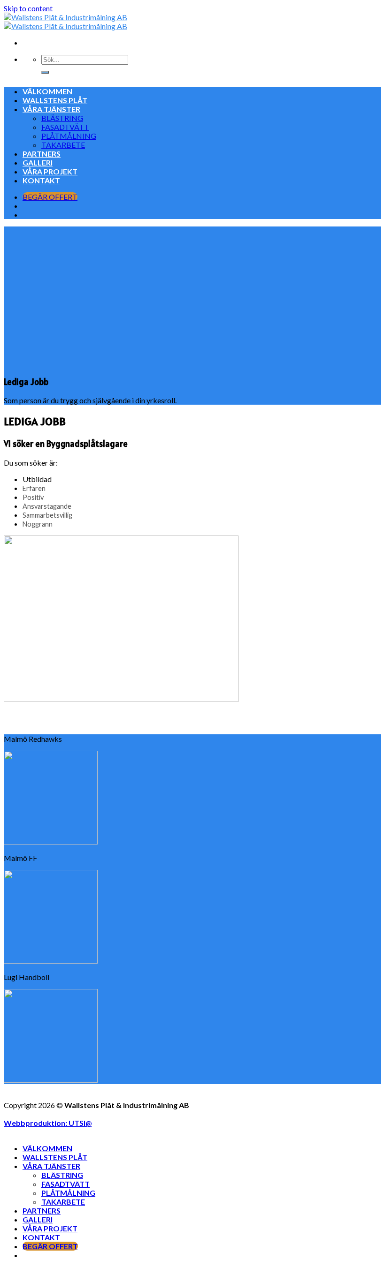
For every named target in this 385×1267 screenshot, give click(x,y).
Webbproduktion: (48, 1122)
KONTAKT (41, 180)
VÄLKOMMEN (47, 91)
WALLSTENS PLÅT (55, 100)
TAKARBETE (63, 144)
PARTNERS (42, 153)
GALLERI (38, 162)
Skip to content (28, 8)
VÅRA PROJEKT (50, 171)
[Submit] (45, 72)
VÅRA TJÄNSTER (51, 109)
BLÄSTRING (62, 117)
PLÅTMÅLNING (68, 135)
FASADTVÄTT (65, 126)
